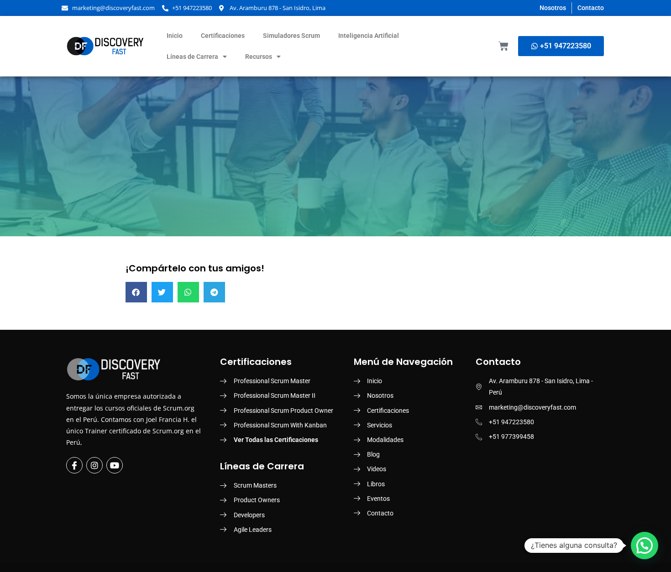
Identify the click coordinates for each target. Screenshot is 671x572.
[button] (136, 292)
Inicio (175, 35)
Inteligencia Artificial (368, 35)
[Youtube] (114, 465)
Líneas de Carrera (192, 56)
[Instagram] (94, 465)
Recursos (258, 56)
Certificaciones (223, 35)
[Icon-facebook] (74, 465)
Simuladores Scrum (291, 35)
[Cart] (503, 46)
